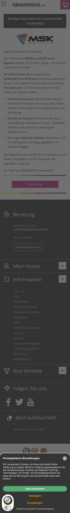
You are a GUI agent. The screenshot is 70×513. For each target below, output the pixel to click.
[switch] (7, 508)
